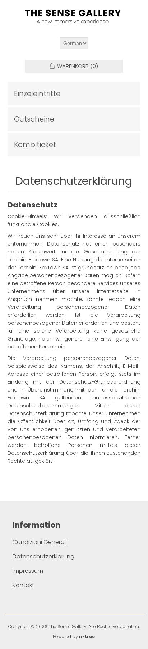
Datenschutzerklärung (43, 556)
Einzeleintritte (37, 93)
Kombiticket (35, 145)
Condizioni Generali (40, 542)
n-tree (87, 637)
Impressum (28, 571)
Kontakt (23, 585)
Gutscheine (34, 119)
